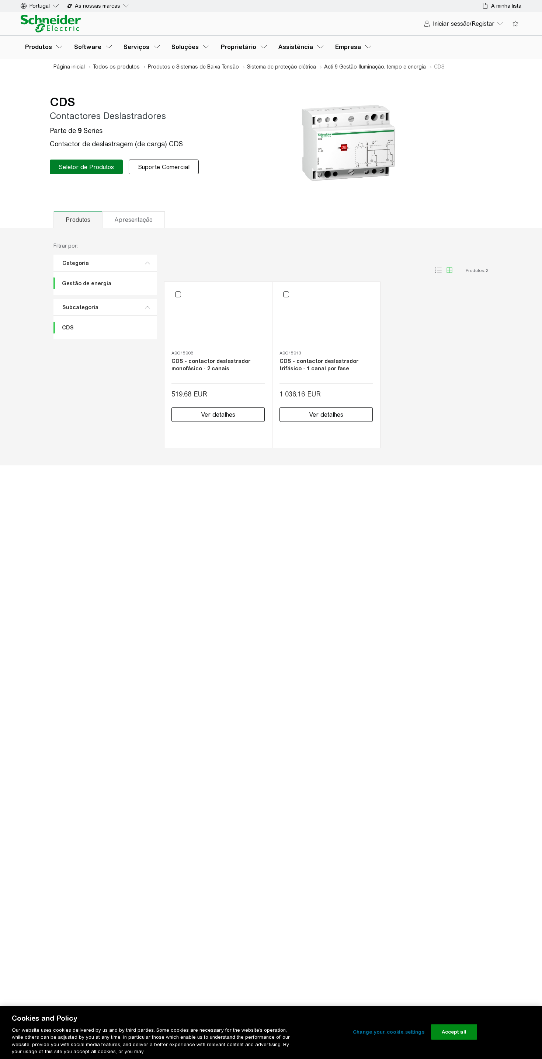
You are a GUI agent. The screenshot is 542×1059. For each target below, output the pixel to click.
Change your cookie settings (388, 1032)
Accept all (454, 1032)
